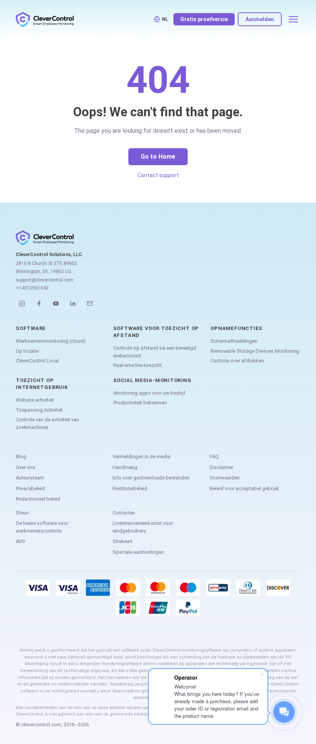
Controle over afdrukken (237, 361)
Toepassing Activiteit (39, 410)
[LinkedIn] (73, 303)
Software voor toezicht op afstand (156, 331)
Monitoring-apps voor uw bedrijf (149, 393)
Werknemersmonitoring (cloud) (51, 341)
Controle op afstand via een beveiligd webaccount (154, 352)
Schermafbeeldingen (233, 341)
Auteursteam (30, 478)
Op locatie (27, 351)
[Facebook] (39, 303)
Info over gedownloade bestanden (151, 478)
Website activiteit (35, 400)
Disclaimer (221, 467)
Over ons (25, 467)
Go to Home (158, 156)
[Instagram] (22, 303)
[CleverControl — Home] (45, 19)
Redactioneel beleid (38, 499)
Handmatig (125, 467)
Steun (22, 513)
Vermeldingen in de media (141, 456)
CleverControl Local (37, 361)
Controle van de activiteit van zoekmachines (47, 423)
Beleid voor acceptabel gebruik (244, 488)
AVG (20, 541)
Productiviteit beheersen (140, 403)
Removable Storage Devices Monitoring (254, 351)
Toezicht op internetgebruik (42, 383)
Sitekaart (123, 541)
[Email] (90, 303)
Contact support (158, 175)
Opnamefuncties (236, 328)
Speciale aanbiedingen (138, 552)
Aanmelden (259, 19)
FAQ (214, 456)
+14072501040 (32, 288)
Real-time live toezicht (137, 365)
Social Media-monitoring (152, 380)
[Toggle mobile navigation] (293, 19)
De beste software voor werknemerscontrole (42, 527)
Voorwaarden (225, 478)
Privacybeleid (30, 488)
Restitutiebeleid (130, 488)
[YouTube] (56, 303)
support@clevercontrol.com (44, 280)
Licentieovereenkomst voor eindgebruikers (143, 527)
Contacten (124, 513)
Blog (21, 456)
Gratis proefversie (204, 19)
